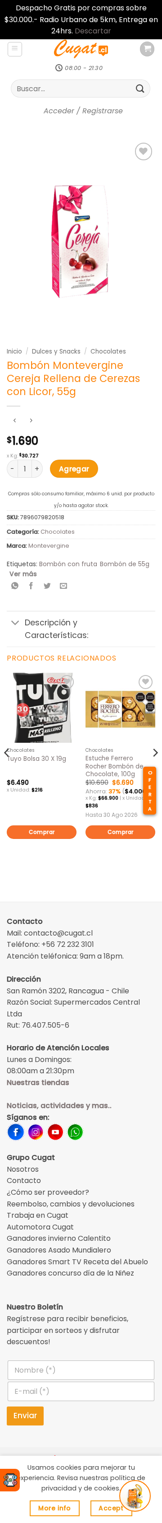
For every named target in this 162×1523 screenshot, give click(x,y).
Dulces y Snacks (56, 351)
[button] (15, 49)
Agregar (74, 469)
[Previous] (7, 770)
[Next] (154, 770)
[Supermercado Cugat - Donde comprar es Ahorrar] (81, 49)
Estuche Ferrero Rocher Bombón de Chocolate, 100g (115, 766)
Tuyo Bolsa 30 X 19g (36, 759)
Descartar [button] (93, 31)
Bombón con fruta (68, 563)
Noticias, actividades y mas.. (59, 1105)
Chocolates (108, 351)
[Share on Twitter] (47, 586)
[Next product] (15, 421)
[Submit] (140, 89)
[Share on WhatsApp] (15, 586)
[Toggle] (15, 623)
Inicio (14, 351)
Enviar (25, 1415)
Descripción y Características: (56, 629)
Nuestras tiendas (38, 1082)
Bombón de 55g (124, 563)
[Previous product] (31, 421)
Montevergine (48, 546)
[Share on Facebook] (31, 586)
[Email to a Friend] (63, 586)
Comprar (42, 832)
